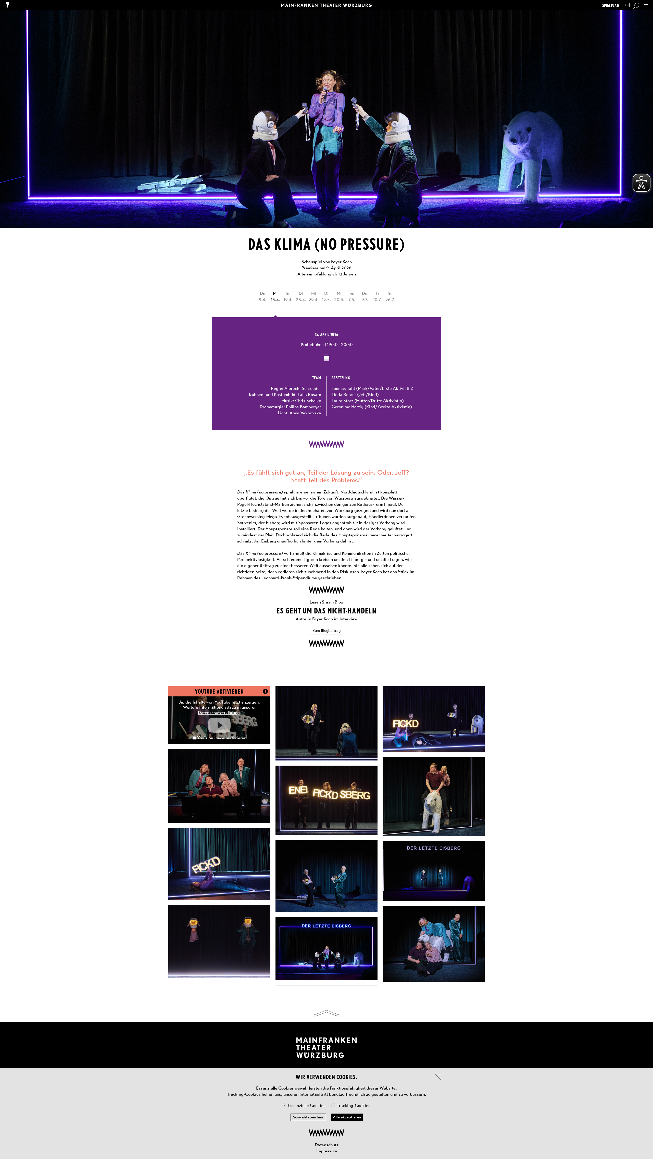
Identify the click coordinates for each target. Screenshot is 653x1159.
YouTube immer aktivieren (221, 738)
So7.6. (351, 296)
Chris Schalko (308, 400)
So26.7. (390, 296)
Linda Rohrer (344, 394)
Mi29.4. (314, 296)
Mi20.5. (339, 296)
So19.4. (288, 296)
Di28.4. (301, 296)
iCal (326, 357)
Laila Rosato (309, 394)
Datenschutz (326, 1145)
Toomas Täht (343, 388)
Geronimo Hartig (347, 406)
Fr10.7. (377, 296)
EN (627, 5)
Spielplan (610, 5)
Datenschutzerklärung (219, 712)
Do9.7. (364, 296)
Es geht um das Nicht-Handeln (326, 610)
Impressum (326, 1151)
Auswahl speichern (308, 1117)
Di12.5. (326, 296)
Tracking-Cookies (353, 1105)
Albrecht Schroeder (302, 388)
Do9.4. (262, 296)
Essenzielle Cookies (306, 1105)
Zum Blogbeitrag (326, 630)
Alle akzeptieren (347, 1117)
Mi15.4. (275, 296)
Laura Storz (342, 400)
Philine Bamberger (303, 406)
